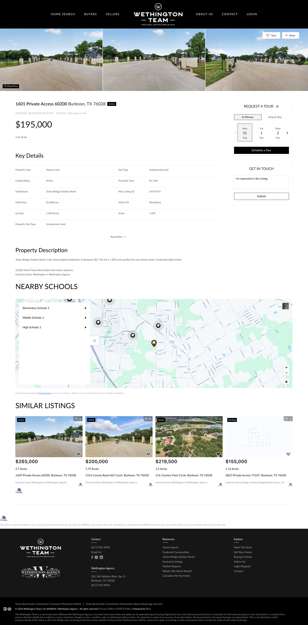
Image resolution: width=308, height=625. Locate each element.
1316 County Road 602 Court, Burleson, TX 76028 (117, 475)
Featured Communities (176, 552)
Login (252, 14)
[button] (8, 59)
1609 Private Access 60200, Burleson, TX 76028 (45, 475)
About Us (204, 14)
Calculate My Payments (176, 575)
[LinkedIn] (101, 557)
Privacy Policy (107, 608)
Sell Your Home (243, 552)
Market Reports (172, 566)
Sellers (112, 14)
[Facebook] (92, 557)
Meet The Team (243, 547)
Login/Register (242, 566)
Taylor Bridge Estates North (179, 556)
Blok (148, 608)
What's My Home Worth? (177, 571)
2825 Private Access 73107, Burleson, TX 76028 (255, 475)
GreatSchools (44, 393)
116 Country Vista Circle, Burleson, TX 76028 (183, 475)
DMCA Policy (124, 608)
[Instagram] (96, 557)
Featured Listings (173, 561)
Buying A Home (243, 556)
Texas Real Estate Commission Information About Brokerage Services (124, 604)
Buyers (90, 14)
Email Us (96, 552)
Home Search (63, 14)
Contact (230, 14)
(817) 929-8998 (100, 547)
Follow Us (239, 561)
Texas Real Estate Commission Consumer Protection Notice (48, 604)
